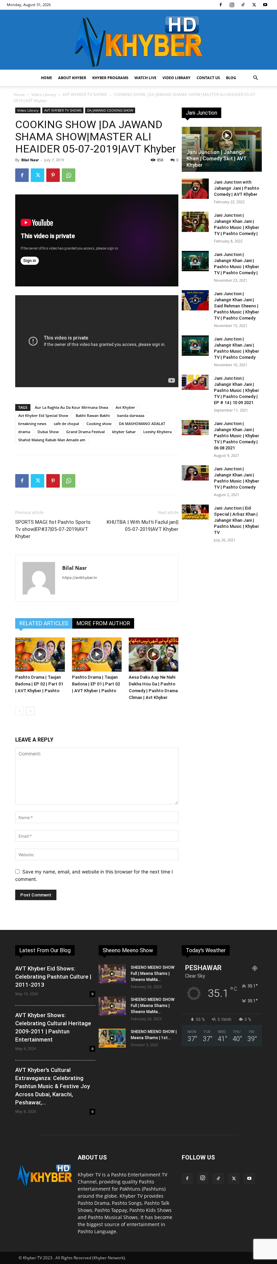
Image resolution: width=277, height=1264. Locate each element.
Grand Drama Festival (85, 431)
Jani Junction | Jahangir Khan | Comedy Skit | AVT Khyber (216, 158)
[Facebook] (221, 4)
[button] (255, 78)
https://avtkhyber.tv (79, 577)
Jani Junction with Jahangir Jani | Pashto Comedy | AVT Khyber (236, 188)
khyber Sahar (124, 431)
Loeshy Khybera (157, 431)
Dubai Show (48, 431)
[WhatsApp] (68, 175)
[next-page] (30, 711)
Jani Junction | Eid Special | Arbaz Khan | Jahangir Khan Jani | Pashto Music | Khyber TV (236, 520)
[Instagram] (232, 4)
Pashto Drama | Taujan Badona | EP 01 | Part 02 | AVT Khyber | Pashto (96, 684)
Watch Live (145, 77)
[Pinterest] (53, 175)
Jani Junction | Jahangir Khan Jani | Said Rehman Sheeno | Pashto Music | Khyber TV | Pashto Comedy (236, 306)
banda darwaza (130, 415)
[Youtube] (265, 4)
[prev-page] (19, 711)
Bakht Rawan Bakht (93, 415)
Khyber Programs (110, 77)
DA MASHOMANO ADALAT (142, 423)
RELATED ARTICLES (43, 623)
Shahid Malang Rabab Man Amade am (51, 439)
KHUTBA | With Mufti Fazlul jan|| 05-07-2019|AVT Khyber (142, 525)
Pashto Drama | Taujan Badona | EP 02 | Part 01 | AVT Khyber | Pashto (39, 684)
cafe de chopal (66, 423)
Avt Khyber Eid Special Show (43, 415)
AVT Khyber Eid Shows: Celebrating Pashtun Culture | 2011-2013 (53, 976)
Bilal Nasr (30, 159)
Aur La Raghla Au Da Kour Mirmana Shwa (71, 407)
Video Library (176, 77)
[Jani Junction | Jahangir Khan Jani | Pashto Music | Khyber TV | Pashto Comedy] (195, 345)
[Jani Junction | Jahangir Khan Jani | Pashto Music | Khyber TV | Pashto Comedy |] (195, 222)
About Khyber (72, 77)
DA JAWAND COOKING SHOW (110, 110)
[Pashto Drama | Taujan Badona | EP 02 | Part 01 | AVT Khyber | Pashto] (40, 654)
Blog (231, 77)
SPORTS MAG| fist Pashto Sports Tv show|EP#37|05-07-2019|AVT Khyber (53, 529)
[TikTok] (243, 4)
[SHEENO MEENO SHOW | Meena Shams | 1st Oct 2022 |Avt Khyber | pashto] (112, 1038)
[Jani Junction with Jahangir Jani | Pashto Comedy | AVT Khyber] (195, 189)
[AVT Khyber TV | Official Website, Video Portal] (138, 40)
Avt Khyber (125, 407)
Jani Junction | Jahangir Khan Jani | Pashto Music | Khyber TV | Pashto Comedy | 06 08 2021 (236, 435)
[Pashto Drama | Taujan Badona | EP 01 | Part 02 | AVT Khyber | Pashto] (97, 654)
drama (24, 431)
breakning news (32, 423)
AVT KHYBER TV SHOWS (84, 94)
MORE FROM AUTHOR (103, 623)
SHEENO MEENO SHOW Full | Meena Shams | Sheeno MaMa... (153, 973)
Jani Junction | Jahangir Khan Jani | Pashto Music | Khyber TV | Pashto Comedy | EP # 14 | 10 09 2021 (236, 390)
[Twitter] (254, 4)
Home (46, 77)
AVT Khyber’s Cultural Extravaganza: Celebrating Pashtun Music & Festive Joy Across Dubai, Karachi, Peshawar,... (52, 1086)
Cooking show (98, 423)
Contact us (208, 77)
